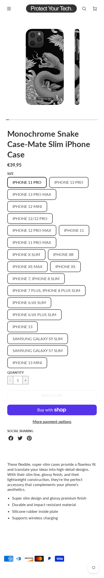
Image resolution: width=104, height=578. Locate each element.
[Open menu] (9, 9)
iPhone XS (65, 266)
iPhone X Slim (26, 254)
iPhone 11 (74, 230)
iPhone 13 (22, 326)
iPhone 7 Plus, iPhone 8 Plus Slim (46, 290)
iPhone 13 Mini (27, 362)
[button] (52, 395)
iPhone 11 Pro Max (32, 242)
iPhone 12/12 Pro (30, 218)
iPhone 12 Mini (27, 206)
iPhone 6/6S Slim (29, 302)
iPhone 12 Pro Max (32, 230)
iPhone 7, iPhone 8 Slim (36, 278)
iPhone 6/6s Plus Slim (34, 314)
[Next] (100, 69)
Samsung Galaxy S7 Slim (38, 350)
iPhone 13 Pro (68, 182)
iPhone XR (63, 254)
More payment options (52, 421)
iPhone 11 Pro (27, 182)
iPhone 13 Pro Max (32, 194)
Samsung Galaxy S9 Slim (38, 338)
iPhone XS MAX (27, 266)
